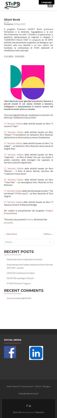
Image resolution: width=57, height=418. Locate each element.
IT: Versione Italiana (13, 123)
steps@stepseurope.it (28, 393)
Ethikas (48, 234)
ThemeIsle (39, 412)
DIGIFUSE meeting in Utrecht (20, 278)
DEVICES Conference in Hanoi (20, 273)
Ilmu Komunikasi (14, 298)
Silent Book (10, 234)
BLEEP (28, 298)
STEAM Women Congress (19, 283)
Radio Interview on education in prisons (24, 259)
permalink (8, 222)
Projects (29, 219)
